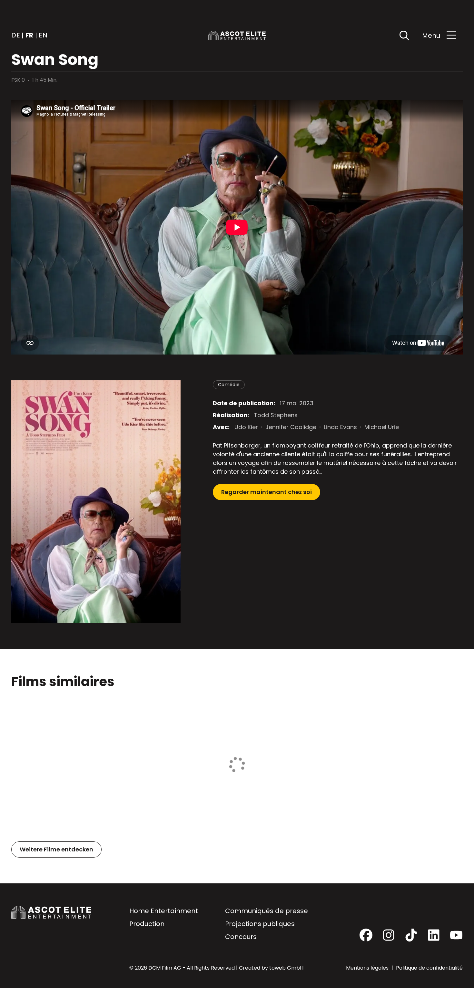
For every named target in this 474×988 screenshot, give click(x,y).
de (15, 35)
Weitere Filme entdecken (56, 849)
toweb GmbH (286, 968)
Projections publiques (260, 923)
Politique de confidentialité (429, 968)
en (43, 35)
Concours (241, 936)
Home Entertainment (163, 910)
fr (29, 35)
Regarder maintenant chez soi (266, 492)
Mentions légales (368, 968)
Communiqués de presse (266, 910)
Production (146, 923)
